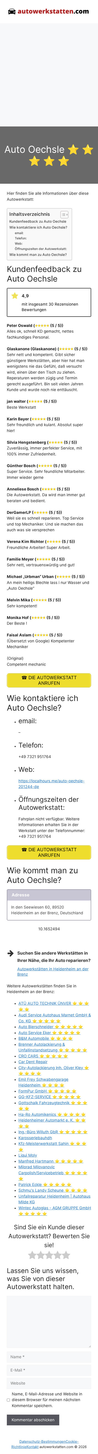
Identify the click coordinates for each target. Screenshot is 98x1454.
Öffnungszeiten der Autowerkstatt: (41, 249)
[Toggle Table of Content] (62, 215)
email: (19, 233)
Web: (19, 243)
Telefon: (21, 238)
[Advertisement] (49, 75)
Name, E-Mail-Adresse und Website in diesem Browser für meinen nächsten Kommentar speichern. (47, 1400)
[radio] (32, 1256)
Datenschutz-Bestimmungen (42, 1441)
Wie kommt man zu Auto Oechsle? (38, 254)
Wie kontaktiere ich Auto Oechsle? (38, 227)
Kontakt (32, 1447)
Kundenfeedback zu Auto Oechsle (37, 221)
